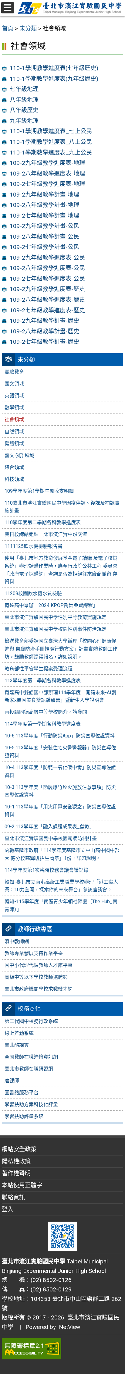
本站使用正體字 (22, 1185)
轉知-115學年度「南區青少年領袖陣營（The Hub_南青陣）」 (61, 905)
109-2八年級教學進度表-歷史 (47, 299)
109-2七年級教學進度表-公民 (47, 278)
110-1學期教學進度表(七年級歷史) (54, 68)
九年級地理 (24, 120)
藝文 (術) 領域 (19, 455)
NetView (69, 1326)
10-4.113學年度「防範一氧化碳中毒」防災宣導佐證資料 (60, 771)
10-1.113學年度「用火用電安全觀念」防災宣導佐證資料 (60, 811)
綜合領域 (14, 467)
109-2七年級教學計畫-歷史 (44, 341)
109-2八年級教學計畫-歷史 (44, 331)
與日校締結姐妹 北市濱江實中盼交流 (46, 534)
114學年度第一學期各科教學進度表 (43, 724)
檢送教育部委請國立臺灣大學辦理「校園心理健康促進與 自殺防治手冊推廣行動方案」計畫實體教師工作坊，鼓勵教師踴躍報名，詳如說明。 (61, 648)
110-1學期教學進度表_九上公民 (51, 152)
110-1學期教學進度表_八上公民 (51, 141)
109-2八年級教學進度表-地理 (47, 173)
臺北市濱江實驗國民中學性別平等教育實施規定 (55, 617)
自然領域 (14, 432)
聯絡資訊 (13, 1197)
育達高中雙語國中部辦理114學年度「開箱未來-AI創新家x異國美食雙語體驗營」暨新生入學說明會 (60, 696)
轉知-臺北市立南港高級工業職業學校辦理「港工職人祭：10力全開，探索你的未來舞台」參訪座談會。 (61, 886)
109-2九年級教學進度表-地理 (47, 162)
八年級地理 (24, 99)
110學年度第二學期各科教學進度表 (43, 522)
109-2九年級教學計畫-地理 (44, 194)
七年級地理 (24, 89)
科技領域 (14, 479)
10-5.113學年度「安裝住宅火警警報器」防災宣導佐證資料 (60, 751)
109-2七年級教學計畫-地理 (44, 215)
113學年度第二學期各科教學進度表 (43, 680)
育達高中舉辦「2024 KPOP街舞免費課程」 (51, 605)
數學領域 (14, 407)
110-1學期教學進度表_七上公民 (51, 131)
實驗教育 (14, 372)
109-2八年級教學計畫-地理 (44, 204)
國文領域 (14, 384)
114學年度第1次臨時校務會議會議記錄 (46, 870)
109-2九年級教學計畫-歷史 (44, 320)
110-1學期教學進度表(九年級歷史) (54, 78)
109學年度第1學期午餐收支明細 (39, 491)
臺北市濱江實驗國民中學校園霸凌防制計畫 (51, 838)
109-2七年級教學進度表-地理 (47, 183)
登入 (7, 1209)
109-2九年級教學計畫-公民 (44, 225)
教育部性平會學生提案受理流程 (39, 669)
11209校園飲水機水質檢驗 (33, 593)
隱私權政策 (16, 1161)
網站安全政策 (19, 1149)
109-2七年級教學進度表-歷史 (47, 310)
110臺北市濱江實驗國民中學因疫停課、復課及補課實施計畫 (62, 507)
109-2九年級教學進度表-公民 (47, 257)
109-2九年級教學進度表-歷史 (47, 289)
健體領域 (14, 443)
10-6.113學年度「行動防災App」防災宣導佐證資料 (60, 736)
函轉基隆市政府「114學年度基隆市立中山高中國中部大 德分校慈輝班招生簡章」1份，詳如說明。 (62, 854)
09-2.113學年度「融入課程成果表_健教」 (49, 826)
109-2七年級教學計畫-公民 (44, 246)
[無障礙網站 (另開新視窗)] (62, 1348)
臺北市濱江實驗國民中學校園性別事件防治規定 (55, 629)
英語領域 (14, 396)
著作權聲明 (16, 1173)
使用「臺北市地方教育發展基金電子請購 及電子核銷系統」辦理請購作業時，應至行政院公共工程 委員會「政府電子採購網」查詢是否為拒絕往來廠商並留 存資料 (61, 569)
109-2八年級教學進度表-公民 (47, 268)
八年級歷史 (24, 110)
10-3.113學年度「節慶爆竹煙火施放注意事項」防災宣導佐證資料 (60, 791)
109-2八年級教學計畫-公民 (44, 236)
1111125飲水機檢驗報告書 (33, 546)
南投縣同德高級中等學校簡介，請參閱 (46, 712)
